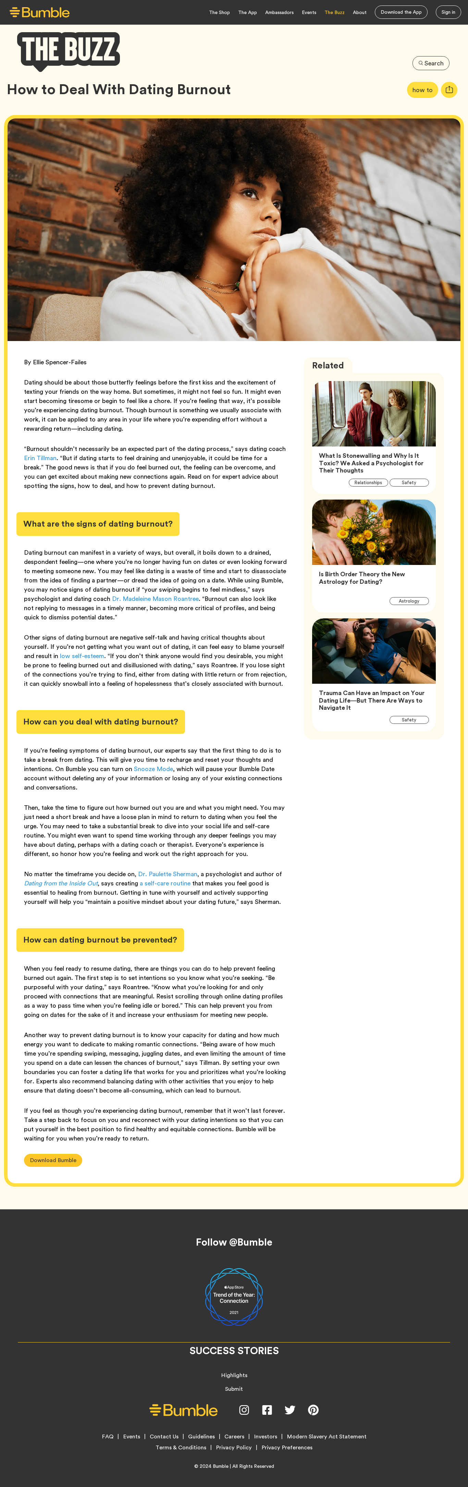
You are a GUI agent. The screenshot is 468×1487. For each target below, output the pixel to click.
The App (247, 12)
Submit (234, 1389)
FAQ (107, 1436)
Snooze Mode (153, 768)
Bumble (221, 1466)
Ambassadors (279, 12)
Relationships (371, 482)
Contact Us (164, 1436)
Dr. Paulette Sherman (167, 874)
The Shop (219, 12)
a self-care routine (165, 883)
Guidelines (201, 1436)
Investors (265, 1436)
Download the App (401, 12)
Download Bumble (53, 1160)
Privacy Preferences (286, 1447)
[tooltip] (449, 90)
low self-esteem (82, 655)
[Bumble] (40, 12)
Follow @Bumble (234, 1242)
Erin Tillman (40, 458)
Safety (413, 482)
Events (309, 12)
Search (434, 63)
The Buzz (334, 12)
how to (425, 89)
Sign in (448, 12)
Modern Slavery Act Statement (327, 1436)
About (360, 12)
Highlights (234, 1375)
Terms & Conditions (181, 1447)
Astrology (413, 600)
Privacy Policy (234, 1447)
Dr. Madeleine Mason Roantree (155, 598)
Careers (234, 1436)
